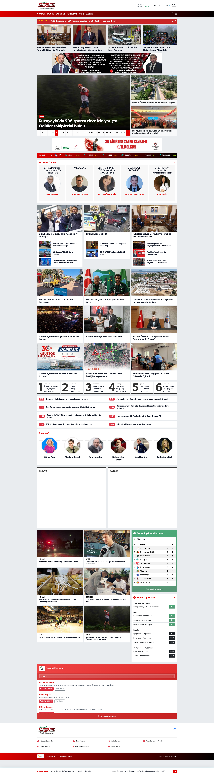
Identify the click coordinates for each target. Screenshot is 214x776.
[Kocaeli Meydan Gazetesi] (47, 5)
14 (85, 133)
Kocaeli (42, 559)
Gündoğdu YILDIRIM (79, 194)
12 (78, 133)
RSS (41, 756)
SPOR (81, 14)
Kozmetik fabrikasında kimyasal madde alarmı (67, 399)
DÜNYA (50, 14)
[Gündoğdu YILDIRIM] (79, 183)
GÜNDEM (41, 14)
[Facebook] (175, 730)
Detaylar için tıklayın (154, 589)
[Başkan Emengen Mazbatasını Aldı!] (107, 319)
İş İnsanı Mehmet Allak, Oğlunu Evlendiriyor (51, 389)
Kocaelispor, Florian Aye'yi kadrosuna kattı (105, 300)
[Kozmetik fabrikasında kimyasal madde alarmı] (60, 543)
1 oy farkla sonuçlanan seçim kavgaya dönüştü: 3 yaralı (70, 407)
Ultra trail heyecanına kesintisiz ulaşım (134, 424)
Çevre (142, 384)
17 (96, 133)
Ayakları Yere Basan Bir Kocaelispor (98, 389)
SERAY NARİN (162, 194)
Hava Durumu (80, 741)
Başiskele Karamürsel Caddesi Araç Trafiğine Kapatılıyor (104, 375)
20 (106, 133)
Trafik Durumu (115, 741)
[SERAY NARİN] (162, 183)
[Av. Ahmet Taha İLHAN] (134, 183)
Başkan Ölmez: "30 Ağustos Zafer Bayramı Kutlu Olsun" (151, 338)
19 (103, 133)
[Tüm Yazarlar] (174, 162)
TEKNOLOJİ (72, 14)
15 (88, 133)
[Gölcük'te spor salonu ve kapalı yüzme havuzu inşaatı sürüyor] (154, 282)
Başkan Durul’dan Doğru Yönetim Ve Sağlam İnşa (52, 170)
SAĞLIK (114, 471)
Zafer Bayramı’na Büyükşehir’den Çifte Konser (59, 338)
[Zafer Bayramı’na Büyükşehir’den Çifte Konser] (60, 319)
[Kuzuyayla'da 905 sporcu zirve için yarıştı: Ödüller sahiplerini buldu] (107, 619)
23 (117, 133)
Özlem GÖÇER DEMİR (107, 194)
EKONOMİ (60, 14)
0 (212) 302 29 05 (47, 688)
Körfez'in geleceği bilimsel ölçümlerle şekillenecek (69, 424)
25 (124, 133)
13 (81, 133)
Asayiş (118, 384)
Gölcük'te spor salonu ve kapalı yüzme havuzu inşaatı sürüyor (153, 300)
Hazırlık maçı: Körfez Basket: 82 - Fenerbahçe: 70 (139, 416)
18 (99, 133)
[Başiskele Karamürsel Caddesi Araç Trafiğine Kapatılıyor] (107, 356)
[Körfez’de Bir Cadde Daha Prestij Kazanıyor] (60, 282)
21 (110, 133)
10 (71, 133)
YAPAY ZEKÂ (80, 168)
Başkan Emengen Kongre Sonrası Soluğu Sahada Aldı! (75, 389)
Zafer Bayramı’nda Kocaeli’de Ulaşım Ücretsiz (58, 375)
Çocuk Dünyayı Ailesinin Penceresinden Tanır (162, 170)
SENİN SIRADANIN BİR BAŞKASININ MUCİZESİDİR (107, 170)
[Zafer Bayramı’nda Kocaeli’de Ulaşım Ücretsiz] (60, 356)
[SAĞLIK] (174, 471)
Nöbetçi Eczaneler (46, 741)
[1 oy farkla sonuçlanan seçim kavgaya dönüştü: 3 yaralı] (107, 581)
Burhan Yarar (52, 194)
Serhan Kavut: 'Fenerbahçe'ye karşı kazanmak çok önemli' (142, 399)
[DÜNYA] (103, 471)
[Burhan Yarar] (52, 183)
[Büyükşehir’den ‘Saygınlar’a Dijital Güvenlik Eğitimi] (154, 356)
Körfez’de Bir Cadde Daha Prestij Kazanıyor (56, 300)
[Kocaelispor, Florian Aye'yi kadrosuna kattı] (107, 282)
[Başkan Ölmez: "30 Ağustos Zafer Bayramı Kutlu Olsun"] (154, 319)
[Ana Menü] (175, 14)
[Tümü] (174, 433)
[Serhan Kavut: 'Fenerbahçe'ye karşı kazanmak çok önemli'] (107, 543)
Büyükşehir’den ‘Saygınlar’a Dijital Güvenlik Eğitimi (151, 375)
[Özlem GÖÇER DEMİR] (107, 183)
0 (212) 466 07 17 (47, 701)
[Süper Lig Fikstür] (174, 598)
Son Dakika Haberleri (82, 746)
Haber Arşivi (115, 746)
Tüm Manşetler (45, 746)
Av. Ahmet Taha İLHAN (134, 194)
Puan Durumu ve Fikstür (154, 741)
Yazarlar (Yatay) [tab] (47, 162)
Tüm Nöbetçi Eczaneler (108, 716)
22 (113, 133)
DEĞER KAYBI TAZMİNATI (134, 169)
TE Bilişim (173, 756)
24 (120, 133)
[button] (172, 21)
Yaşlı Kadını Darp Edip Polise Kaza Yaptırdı (121, 389)
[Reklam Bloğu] (107, 63)
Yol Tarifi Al (60, 688)
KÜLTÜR (89, 14)
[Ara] (172, 14)
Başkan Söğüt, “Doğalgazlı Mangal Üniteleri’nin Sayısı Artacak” (169, 389)
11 (74, 133)
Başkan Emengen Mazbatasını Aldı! (104, 337)
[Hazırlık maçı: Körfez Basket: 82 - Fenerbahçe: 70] (60, 619)
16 (92, 133)
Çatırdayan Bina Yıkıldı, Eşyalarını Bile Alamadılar (145, 389)
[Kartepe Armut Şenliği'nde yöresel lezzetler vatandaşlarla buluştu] (60, 581)
